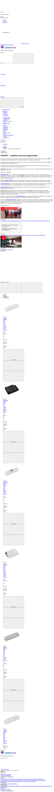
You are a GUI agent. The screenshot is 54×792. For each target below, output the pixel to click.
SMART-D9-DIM (4, 174)
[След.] (32, 288)
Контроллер (6, 297)
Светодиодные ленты (5, 779)
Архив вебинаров (16, 786)
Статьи (21, 786)
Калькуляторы (32, 786)
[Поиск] (23, 58)
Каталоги (3, 786)
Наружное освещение (5, 129)
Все (4, 294)
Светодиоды (6, 137)
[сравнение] (13, 365)
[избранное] (13, 376)
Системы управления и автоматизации (28, 779)
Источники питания (5, 112)
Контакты (11, 44)
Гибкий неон (5, 131)
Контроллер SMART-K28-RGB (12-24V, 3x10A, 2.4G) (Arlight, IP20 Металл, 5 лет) (5, 407)
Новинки (5, 144)
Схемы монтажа (39, 786)
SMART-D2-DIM (8, 180)
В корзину (14, 359)
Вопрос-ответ (26, 786)
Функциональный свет (10, 780)
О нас (4, 20)
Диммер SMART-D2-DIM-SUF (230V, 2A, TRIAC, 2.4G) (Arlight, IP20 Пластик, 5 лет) (5, 571)
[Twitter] (30, 260)
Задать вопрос (4, 152)
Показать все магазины (6, 774)
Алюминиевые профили (6, 119)
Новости (5, 21)
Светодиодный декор (7, 781)
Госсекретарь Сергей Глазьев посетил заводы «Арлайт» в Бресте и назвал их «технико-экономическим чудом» (25, 220)
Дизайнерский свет (19, 780)
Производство (6, 783)
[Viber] (10, 270)
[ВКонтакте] (10, 260)
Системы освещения (5, 126)
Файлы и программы (47, 786)
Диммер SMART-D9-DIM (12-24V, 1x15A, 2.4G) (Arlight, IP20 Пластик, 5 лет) (5, 325)
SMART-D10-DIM (5, 183)
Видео (6, 786)
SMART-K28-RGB (20, 196)
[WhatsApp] (10, 43)
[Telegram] (10, 280)
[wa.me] (10, 768)
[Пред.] (11, 288)
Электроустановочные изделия (19, 781)
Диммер (5, 296)
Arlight (9, 776)
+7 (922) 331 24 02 (5, 769)
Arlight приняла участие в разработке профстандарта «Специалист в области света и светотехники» (23, 235)
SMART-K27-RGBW (11, 199)
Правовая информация (6, 775)
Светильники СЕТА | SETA (7, 249)
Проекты (5, 22)
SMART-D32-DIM (5, 187)
